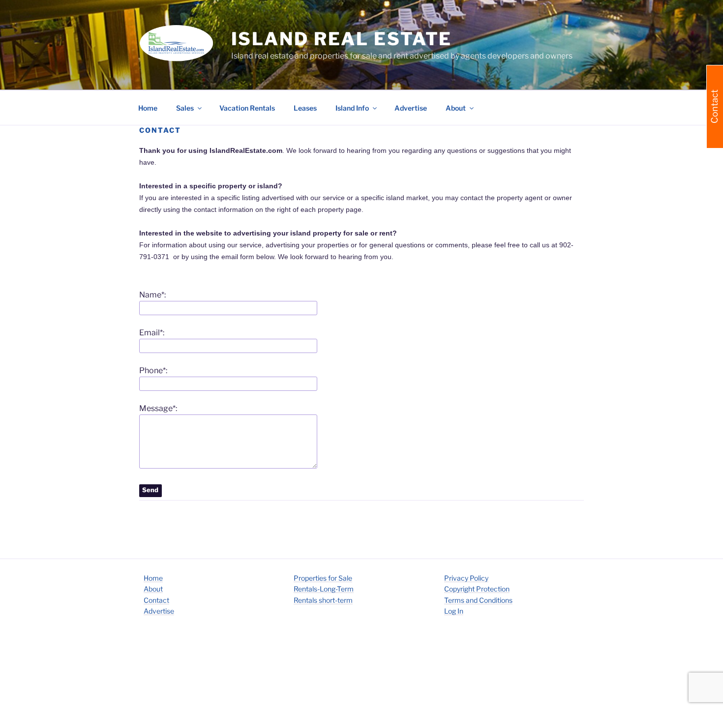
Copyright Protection (477, 589)
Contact (156, 600)
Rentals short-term (323, 600)
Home (147, 108)
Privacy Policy (466, 578)
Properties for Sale (323, 578)
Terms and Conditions (478, 600)
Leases (305, 108)
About (153, 589)
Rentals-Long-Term (324, 589)
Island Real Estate (341, 39)
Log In (453, 611)
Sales (185, 108)
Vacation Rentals (247, 108)
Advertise (410, 108)
